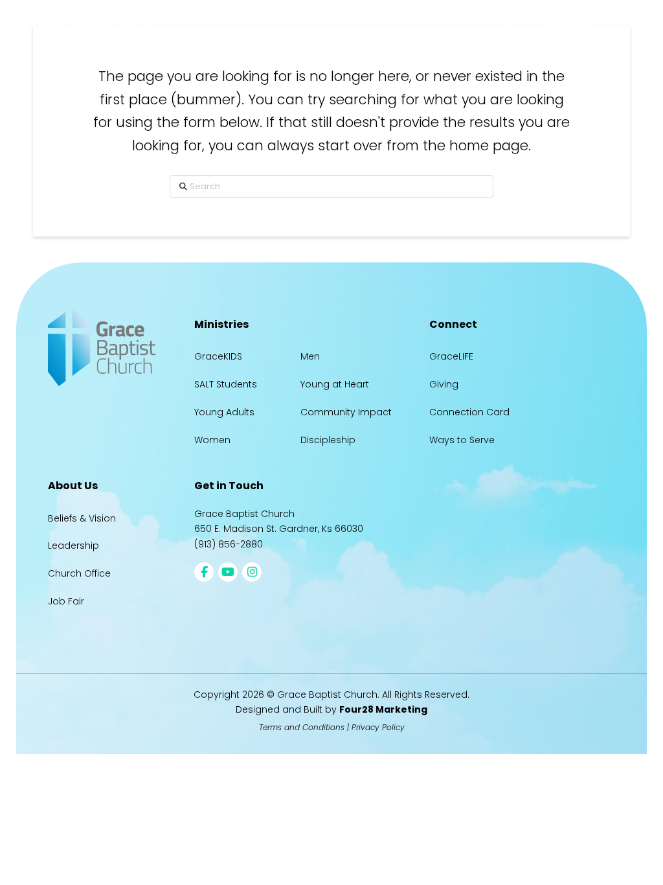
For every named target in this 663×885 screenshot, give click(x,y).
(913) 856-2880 (228, 544)
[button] (507, 24)
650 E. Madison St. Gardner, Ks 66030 (278, 528)
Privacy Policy (378, 727)
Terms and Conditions (301, 727)
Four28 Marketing (383, 709)
